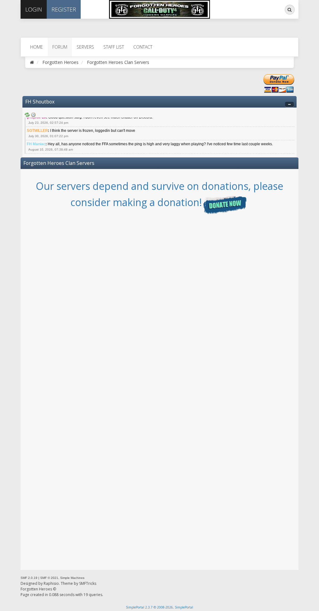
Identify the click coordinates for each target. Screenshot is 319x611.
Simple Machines (72, 578)
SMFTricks (87, 583)
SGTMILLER (37, 130)
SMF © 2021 (49, 578)
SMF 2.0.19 (29, 578)
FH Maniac (36, 144)
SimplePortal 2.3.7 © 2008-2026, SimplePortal (159, 607)
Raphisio (51, 583)
